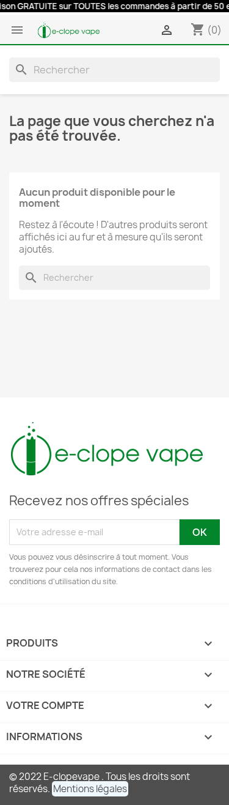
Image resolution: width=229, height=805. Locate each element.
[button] (90, 788)
